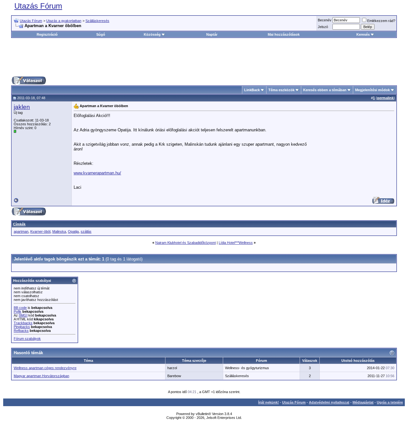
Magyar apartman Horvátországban (41, 376)
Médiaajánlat (363, 402)
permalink (385, 98)
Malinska (59, 231)
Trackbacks (23, 323)
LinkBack (252, 90)
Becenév (325, 20)
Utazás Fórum (38, 6)
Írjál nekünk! (268, 402)
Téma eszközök (281, 90)
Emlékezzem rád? (381, 21)
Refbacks (21, 331)
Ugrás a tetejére (390, 402)
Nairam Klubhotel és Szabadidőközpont (185, 243)
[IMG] (23, 315)
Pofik (17, 311)
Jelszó (323, 27)
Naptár (211, 34)
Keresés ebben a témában (324, 90)
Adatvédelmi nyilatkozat (329, 402)
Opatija (73, 231)
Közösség (152, 34)
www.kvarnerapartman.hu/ (97, 173)
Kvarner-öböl (40, 231)
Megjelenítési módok (372, 90)
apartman (21, 231)
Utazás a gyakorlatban (63, 21)
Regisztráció (47, 34)
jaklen (22, 107)
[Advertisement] (204, 57)
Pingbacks (22, 327)
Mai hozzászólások (284, 34)
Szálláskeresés (97, 21)
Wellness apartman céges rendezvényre (45, 368)
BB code (20, 308)
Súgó (100, 34)
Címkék (19, 224)
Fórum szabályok (27, 338)
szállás (86, 231)
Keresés (363, 34)
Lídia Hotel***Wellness (236, 243)
